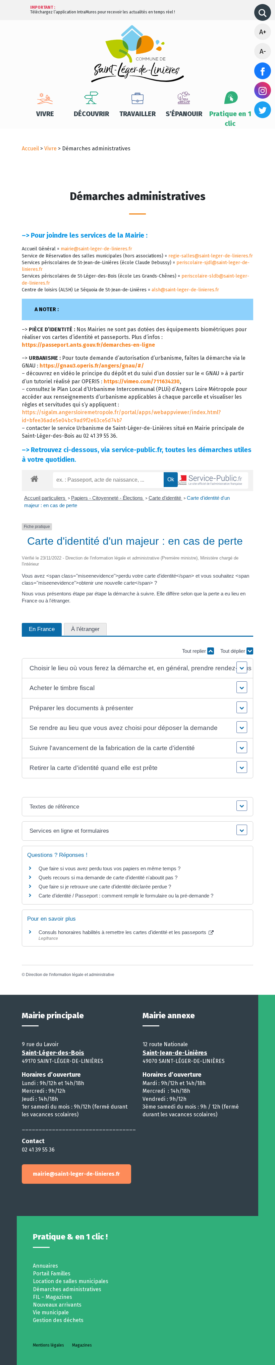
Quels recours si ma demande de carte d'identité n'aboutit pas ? (108, 877)
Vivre (45, 114)
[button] (137, 668)
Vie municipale (51, 1312)
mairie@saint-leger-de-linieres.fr (96, 249)
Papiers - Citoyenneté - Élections (107, 498)
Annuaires (45, 1266)
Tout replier (194, 651)
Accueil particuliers (45, 498)
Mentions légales (48, 1345)
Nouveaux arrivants (57, 1305)
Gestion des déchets (58, 1320)
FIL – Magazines (52, 1297)
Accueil (30, 148)
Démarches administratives (67, 1289)
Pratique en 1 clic (230, 119)
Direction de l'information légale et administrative (70, 974)
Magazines (82, 1345)
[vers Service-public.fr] (206, 480)
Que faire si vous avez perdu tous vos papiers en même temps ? (109, 868)
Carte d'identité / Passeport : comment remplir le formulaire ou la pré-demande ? (126, 895)
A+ (262, 32)
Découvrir (91, 114)
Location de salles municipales (70, 1281)
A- (263, 51)
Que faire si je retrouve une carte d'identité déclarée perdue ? (105, 886)
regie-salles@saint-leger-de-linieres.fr (210, 256)
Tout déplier (233, 651)
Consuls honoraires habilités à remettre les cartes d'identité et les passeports (123, 932)
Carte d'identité (165, 498)
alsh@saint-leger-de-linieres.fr (185, 290)
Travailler (137, 114)
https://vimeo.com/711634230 (142, 381)
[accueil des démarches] (34, 477)
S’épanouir (184, 114)
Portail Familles (51, 1273)
